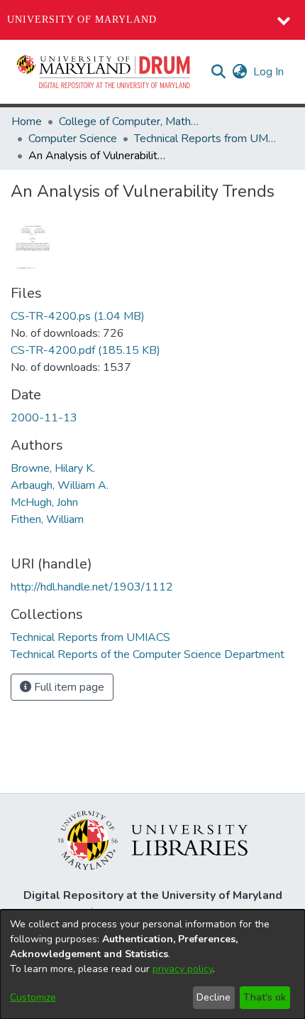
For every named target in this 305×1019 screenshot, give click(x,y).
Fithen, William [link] (47, 519)
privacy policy (182, 969)
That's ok (264, 997)
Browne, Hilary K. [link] (53, 468)
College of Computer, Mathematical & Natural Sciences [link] (130, 121)
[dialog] (152, 964)
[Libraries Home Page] (152, 839)
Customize (33, 997)
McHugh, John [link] (44, 502)
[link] (78, 316)
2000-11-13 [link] (44, 418)
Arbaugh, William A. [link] (60, 485)
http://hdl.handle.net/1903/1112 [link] (92, 587)
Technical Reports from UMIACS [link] (205, 138)
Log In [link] (269, 72)
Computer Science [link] (72, 138)
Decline (213, 997)
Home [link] (26, 121)
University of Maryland (82, 19)
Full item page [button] (67, 687)
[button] (104, 72)
